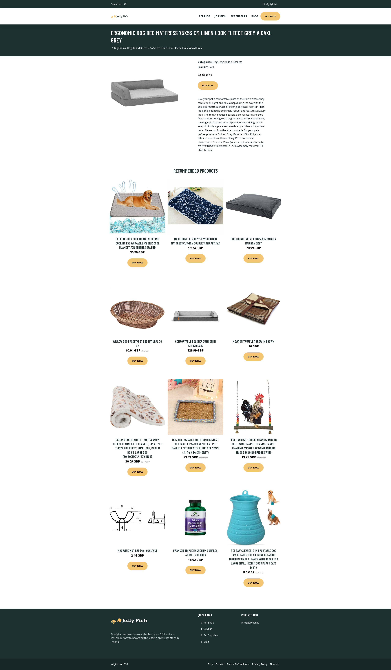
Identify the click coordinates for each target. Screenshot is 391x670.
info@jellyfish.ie (270, 4)
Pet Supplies (239, 16)
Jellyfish (220, 16)
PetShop (204, 16)
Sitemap (274, 664)
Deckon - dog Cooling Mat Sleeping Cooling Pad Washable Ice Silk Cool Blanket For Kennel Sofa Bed (137, 243)
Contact (220, 664)
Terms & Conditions (238, 664)
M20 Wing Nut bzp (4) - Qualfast (137, 550)
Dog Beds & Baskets (230, 62)
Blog (254, 16)
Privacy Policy (259, 664)
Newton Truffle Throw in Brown (253, 341)
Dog (215, 62)
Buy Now (208, 85)
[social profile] (125, 4)
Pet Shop (270, 16)
